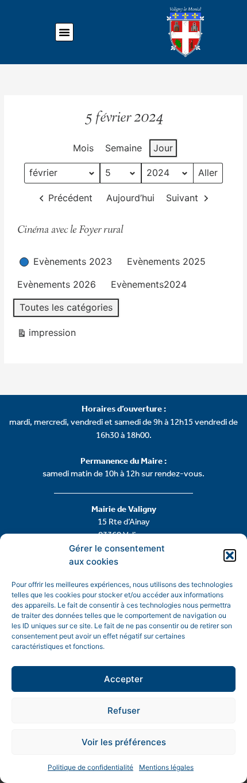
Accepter (123, 679)
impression (46, 335)
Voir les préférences (124, 742)
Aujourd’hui (130, 197)
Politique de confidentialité (90, 767)
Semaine (123, 148)
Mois (83, 148)
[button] (230, 555)
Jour (163, 148)
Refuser (123, 710)
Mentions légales (166, 767)
